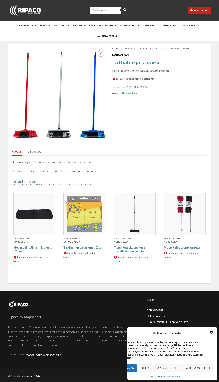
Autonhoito (128, 25)
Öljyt (43, 25)
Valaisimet (190, 25)
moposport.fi (53, 354)
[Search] (125, 10)
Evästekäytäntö (157, 376)
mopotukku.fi (34, 354)
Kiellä (145, 368)
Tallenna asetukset (197, 368)
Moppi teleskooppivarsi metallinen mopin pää (130, 249)
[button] (211, 333)
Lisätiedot (34, 151)
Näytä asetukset (167, 368)
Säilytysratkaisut (101, 25)
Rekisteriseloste (174, 376)
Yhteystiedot (155, 309)
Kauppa (128, 48)
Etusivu (116, 48)
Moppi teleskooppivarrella (182, 247)
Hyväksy (129, 368)
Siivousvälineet (157, 48)
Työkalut (149, 25)
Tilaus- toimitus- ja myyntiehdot (167, 321)
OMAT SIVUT (201, 10)
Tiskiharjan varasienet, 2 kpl (82, 247)
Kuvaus (17, 151)
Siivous (77, 25)
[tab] (17, 152)
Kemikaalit (26, 25)
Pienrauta (169, 25)
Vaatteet (60, 25)
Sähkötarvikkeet (108, 35)
